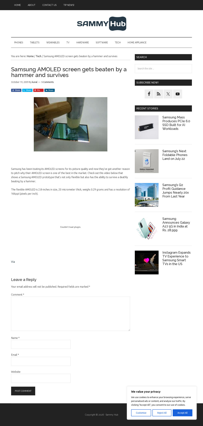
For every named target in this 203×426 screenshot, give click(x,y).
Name (15, 337)
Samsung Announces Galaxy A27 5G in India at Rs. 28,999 (176, 224)
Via (13, 261)
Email (15, 354)
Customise (141, 413)
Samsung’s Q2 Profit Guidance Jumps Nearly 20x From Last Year (175, 190)
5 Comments (47, 82)
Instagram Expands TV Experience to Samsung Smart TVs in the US (176, 258)
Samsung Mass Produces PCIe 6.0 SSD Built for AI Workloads (176, 123)
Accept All (182, 413)
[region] (162, 403)
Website (15, 371)
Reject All (162, 413)
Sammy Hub (101, 24)
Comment (17, 294)
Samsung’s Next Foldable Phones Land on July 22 (174, 155)
